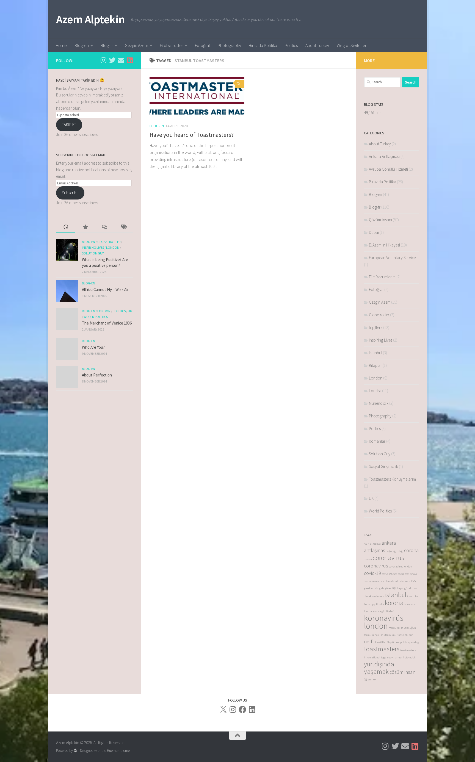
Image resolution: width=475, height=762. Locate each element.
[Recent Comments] (104, 227)
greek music (371, 588)
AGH (366, 543)
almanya (375, 543)
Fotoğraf (202, 45)
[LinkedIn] (252, 709)
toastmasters (381, 649)
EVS (413, 581)
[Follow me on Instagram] (103, 60)
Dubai (374, 232)
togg (383, 657)
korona (394, 602)
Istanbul (375, 352)
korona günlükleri (383, 611)
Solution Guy (93, 253)
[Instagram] (232, 709)
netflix (370, 641)
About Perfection (97, 375)
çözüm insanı (403, 672)
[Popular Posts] (85, 227)
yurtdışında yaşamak (379, 668)
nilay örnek (392, 642)
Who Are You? (93, 347)
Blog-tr (107, 45)
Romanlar (377, 441)
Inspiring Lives (93, 247)
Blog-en (81, 45)
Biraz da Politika (263, 45)
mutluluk (394, 628)
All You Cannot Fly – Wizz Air (105, 289)
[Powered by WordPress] (75, 750)
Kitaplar (375, 365)
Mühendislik (378, 403)
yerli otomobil (407, 657)
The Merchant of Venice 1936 (107, 323)
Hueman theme (118, 750)
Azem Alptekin (90, 19)
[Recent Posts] (65, 227)
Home (61, 45)
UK (130, 311)
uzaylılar (392, 657)
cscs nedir (398, 574)
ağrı (389, 551)
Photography (229, 45)
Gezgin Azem (136, 45)
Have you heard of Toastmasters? (192, 134)
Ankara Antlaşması (384, 156)
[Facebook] (242, 709)
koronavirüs (383, 618)
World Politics (96, 317)
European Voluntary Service (392, 257)
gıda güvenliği (387, 588)
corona (411, 550)
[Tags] (123, 227)
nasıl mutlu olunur (386, 635)
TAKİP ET (69, 124)
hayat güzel (404, 588)
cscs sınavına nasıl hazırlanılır (382, 581)
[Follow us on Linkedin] (129, 60)
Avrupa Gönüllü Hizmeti (388, 169)
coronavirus (388, 557)
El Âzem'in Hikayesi (384, 245)
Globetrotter (171, 45)
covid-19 (372, 573)
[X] (223, 709)
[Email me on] (121, 60)
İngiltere (375, 327)
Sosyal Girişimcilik (383, 466)
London (112, 247)
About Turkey (317, 45)
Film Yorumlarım (382, 276)
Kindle (380, 604)
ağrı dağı (398, 551)
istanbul (395, 595)
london (376, 626)
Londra (375, 390)
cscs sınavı (411, 574)
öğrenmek (370, 679)
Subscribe (70, 192)
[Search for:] (382, 82)
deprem (405, 581)
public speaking (409, 642)
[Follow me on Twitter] (112, 60)
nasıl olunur (405, 635)
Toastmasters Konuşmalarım (392, 479)
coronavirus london (400, 566)
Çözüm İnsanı (380, 219)
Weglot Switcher (351, 45)
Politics (291, 45)
